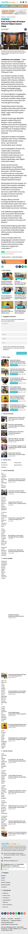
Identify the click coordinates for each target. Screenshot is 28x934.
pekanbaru (4, 462)
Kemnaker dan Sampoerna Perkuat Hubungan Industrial (16, 550)
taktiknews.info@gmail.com (11, 860)
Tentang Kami (5, 920)
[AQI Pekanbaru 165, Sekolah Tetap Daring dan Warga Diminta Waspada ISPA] (4, 761)
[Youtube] (13, 913)
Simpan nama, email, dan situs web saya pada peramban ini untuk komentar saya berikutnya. (14, 348)
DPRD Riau (3, 467)
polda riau (5, 907)
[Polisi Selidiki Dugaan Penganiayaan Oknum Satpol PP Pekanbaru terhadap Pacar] (21, 290)
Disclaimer (17, 918)
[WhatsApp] (25, 266)
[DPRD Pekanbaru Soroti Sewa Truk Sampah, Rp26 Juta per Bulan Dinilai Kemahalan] (4, 807)
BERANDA (3, 875)
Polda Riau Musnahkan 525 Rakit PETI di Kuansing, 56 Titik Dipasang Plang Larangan (20, 283)
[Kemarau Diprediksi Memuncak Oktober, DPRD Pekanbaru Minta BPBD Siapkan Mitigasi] (4, 822)
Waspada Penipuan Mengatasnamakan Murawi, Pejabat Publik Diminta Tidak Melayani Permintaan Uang (7, 283)
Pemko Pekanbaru (7, 904)
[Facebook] (17, 266)
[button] (21, 2)
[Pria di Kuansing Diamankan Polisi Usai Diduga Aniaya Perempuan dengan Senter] (7, 305)
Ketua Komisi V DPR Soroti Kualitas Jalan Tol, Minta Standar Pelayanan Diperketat (17, 502)
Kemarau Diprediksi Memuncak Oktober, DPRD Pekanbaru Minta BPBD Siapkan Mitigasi (17, 821)
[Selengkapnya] (14, 844)
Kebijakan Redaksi (16, 920)
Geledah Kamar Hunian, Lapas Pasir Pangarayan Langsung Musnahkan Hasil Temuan (16, 418)
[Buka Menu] (23, 2)
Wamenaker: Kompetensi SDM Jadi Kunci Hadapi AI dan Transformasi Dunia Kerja (16, 518)
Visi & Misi (10, 918)
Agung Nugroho (18, 465)
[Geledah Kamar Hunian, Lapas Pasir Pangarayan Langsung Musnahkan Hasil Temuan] (4, 419)
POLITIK (3, 880)
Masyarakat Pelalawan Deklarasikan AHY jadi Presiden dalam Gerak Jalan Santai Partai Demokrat (17, 453)
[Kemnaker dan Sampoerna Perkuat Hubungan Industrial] (4, 551)
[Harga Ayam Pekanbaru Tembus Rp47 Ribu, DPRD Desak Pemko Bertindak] (4, 792)
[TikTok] (19, 913)
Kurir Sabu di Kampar (8, 253)
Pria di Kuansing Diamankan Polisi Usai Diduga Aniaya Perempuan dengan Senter (7, 311)
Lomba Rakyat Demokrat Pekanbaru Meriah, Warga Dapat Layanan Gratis (17, 776)
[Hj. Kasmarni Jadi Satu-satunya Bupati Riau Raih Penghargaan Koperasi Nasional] (4, 480)
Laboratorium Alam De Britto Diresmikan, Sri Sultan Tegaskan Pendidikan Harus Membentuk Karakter (17, 491)
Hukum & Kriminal (5, 19)
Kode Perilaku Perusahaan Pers (9, 924)
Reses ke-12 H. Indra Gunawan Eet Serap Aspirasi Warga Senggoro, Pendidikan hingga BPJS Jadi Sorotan (17, 833)
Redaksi (3, 918)
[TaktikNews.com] (9, 2)
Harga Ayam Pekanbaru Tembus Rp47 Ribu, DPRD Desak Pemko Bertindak (17, 791)
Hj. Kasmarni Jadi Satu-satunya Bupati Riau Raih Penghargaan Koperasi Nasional (16, 479)
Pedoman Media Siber (7, 922)
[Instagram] (8, 913)
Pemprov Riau (17, 462)
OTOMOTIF (4, 887)
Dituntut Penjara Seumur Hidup (14, 252)
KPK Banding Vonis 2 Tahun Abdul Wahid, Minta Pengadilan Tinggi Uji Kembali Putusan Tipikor (20, 311)
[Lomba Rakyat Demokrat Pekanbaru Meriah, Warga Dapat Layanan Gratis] (4, 777)
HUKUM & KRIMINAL (5, 882)
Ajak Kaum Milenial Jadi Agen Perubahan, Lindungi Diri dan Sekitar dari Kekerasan (16, 439)
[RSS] (24, 913)
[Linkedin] (10, 913)
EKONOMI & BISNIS (5, 885)
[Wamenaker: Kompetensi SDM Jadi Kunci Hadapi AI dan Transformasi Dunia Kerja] (4, 519)
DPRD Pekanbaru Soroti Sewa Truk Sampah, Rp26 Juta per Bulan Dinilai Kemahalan (17, 806)
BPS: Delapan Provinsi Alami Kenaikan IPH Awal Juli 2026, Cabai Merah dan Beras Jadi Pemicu (16, 536)
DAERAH (3, 878)
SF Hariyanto (4, 465)
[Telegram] (22, 266)
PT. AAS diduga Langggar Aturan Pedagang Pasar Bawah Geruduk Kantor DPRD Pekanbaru (17, 446)
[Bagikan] (25, 29)
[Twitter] (19, 266)
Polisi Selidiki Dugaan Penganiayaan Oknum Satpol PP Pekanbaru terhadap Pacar (21, 297)
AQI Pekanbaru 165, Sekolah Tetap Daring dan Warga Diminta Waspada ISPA (17, 760)
